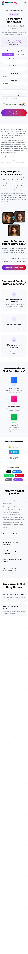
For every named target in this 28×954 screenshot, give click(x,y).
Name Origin (14, 80)
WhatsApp (10, 475)
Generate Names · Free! (15, 113)
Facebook (18, 471)
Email (9, 479)
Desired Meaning (14, 95)
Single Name (9, 54)
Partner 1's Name (14, 58)
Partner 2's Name (14, 65)
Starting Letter (14, 73)
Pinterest (20, 475)
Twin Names (21, 54)
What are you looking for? (14, 51)
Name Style (14, 88)
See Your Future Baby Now (14, 267)
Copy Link (19, 479)
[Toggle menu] (25, 3)
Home (6, 10)
